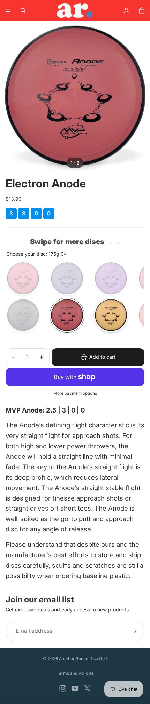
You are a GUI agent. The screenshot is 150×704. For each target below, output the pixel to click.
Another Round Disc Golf (83, 658)
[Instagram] (63, 688)
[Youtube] (75, 688)
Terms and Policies (75, 673)
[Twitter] (87, 688)
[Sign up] (134, 631)
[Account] (126, 10)
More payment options (75, 393)
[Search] (23, 10)
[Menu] (8, 10)
